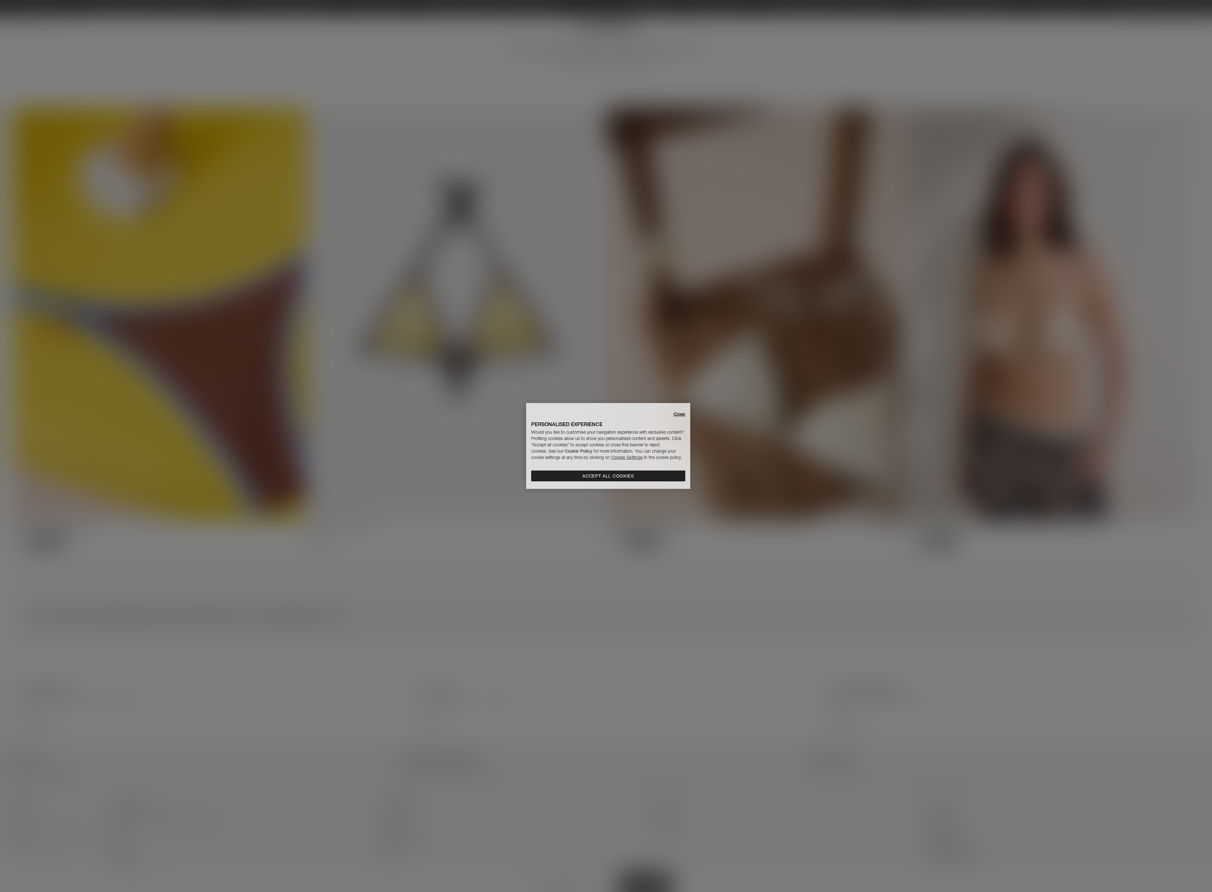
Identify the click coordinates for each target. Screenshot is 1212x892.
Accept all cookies (608, 476)
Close (679, 414)
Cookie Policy (578, 451)
